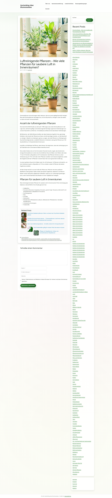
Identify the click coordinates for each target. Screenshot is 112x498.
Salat (74, 382)
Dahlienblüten (76, 118)
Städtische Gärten (77, 404)
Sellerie (74, 390)
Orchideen (75, 325)
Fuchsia (74, 144)
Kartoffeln (75, 261)
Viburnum (75, 439)
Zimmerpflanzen (25, 237)
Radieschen (76, 362)
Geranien (75, 177)
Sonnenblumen (77, 395)
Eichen (74, 125)
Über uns (47, 3)
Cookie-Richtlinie (69, 3)
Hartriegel (75, 199)
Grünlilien (75, 193)
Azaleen (75, 72)
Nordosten (75, 316)
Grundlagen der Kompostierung (81, 190)
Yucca (74, 461)
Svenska (75, 479)
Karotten (75, 259)
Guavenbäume (76, 195)
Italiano (74, 488)
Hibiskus (75, 206)
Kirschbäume (76, 267)
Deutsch (75, 486)
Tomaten (75, 421)
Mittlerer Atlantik (77, 307)
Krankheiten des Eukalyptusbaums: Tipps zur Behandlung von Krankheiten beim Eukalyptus (41, 240)
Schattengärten (77, 386)
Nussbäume (76, 318)
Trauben (75, 423)
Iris (73, 239)
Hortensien (75, 212)
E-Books (75, 122)
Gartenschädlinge (77, 162)
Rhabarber (75, 371)
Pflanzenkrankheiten (78, 351)
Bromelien (75, 107)
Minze (74, 305)
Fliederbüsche (76, 140)
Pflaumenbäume (77, 355)
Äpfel (74, 61)
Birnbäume (75, 90)
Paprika (74, 329)
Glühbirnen (75, 186)
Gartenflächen (76, 155)
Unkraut (75, 434)
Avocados (75, 70)
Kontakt (47, 8)
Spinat (74, 399)
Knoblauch (75, 270)
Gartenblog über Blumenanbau (27, 6)
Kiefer (74, 263)
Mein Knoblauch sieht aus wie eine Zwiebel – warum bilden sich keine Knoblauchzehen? (40, 238)
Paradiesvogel (76, 331)
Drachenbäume (77, 120)
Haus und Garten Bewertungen (81, 201)
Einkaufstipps (76, 127)
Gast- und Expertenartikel (79, 173)
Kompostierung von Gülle (79, 278)
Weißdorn (75, 452)
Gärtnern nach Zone (78, 171)
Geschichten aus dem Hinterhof (81, 179)
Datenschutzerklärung (57, 3)
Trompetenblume (77, 426)
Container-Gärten (77, 116)
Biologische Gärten (77, 88)
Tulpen (74, 428)
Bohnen (75, 100)
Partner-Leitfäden (77, 333)
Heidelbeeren (76, 204)
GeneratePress (68, 496)
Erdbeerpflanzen (77, 131)
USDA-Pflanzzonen (77, 437)
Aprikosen (75, 64)
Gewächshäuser (77, 184)
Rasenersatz (76, 364)
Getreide (75, 182)
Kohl (74, 272)
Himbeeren (75, 208)
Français (75, 484)
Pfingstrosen (76, 346)
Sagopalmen (76, 379)
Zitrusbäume (76, 472)
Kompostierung (77, 276)
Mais (74, 303)
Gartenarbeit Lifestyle (78, 153)
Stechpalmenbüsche (78, 406)
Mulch (74, 309)
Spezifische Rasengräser (79, 397)
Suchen (74, 17)
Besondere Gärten (77, 81)
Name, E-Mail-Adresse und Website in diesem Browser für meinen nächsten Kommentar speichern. (44, 280)
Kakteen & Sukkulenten (79, 243)
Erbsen (74, 129)
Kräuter (75, 281)
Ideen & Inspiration (78, 215)
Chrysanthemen (77, 111)
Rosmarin (75, 375)
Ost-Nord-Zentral (77, 327)
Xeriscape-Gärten (77, 459)
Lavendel (75, 296)
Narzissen (75, 311)
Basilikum (75, 75)
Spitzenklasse (76, 401)
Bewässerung (76, 83)
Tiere (74, 419)
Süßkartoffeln (76, 417)
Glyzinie (75, 188)
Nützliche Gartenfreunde (79, 320)
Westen (74, 454)
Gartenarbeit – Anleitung (79, 151)
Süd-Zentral (76, 410)
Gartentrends (76, 166)
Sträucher (75, 408)
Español (75, 481)
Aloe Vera (75, 59)
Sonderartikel (76, 393)
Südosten (75, 412)
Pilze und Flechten (77, 357)
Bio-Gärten (75, 86)
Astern (74, 66)
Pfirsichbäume (76, 349)
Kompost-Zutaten (77, 274)
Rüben (74, 377)
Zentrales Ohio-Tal (77, 463)
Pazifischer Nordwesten (79, 338)
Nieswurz (75, 314)
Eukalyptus (75, 136)
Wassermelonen (77, 443)
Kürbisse (75, 287)
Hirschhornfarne (77, 210)
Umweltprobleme (77, 430)
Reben (74, 368)
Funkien (75, 147)
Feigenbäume (76, 138)
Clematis (75, 114)
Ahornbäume (76, 57)
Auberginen (76, 68)
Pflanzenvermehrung (78, 353)
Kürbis (74, 285)
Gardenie (75, 149)
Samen (74, 384)
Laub (74, 294)
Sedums (75, 388)
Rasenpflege (76, 366)
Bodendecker (76, 98)
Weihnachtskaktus (77, 448)
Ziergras (75, 467)
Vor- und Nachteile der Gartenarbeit (82, 441)
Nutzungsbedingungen (81, 3)
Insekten (75, 237)
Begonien (75, 79)
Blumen (75, 92)
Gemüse (75, 175)
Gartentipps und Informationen (81, 164)
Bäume (74, 77)
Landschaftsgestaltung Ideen (80, 292)
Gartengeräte (76, 158)
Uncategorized (76, 432)
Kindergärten (76, 265)
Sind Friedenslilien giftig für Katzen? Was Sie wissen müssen (49, 227)
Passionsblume (76, 336)
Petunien (75, 344)
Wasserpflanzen (77, 445)
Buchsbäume (76, 109)
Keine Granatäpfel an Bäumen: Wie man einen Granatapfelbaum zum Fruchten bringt (82, 35)
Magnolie (75, 300)
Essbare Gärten (76, 133)
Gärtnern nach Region (78, 169)
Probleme (75, 360)
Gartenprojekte (76, 160)
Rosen (74, 373)
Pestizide (75, 340)
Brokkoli (75, 103)
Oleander (75, 322)
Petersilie (75, 342)
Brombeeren (76, 105)
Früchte (75, 142)
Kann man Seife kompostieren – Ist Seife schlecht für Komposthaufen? (45, 224)
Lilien (74, 298)
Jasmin (74, 241)
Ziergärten (75, 465)
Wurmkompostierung (78, 456)
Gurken (74, 197)
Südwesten (75, 415)
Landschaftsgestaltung (78, 289)
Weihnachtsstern (77, 450)
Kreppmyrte (76, 283)
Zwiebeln (75, 474)
